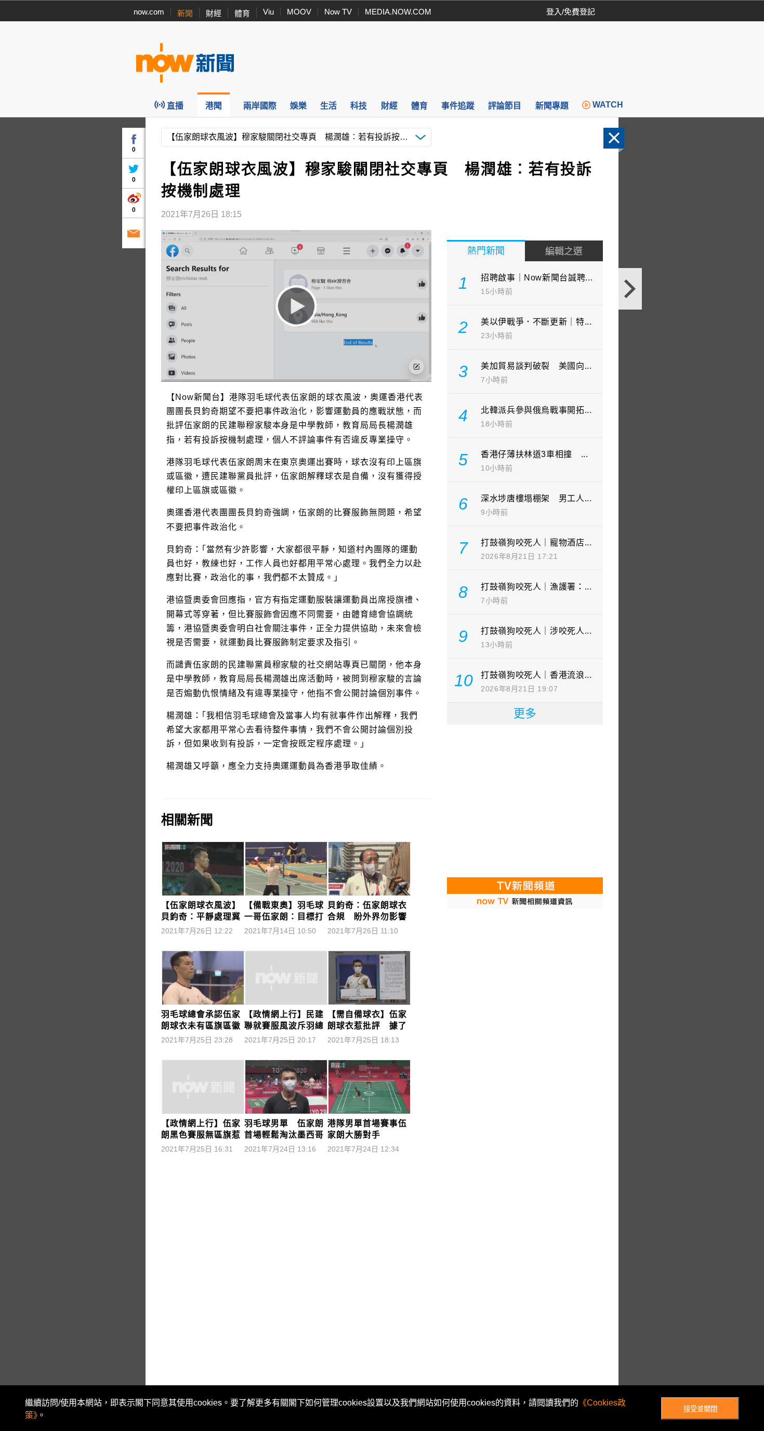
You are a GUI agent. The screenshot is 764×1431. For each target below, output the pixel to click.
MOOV (299, 11)
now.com (149, 11)
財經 (213, 13)
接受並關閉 (700, 1409)
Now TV (338, 11)
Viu (268, 11)
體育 (242, 13)
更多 (524, 713)
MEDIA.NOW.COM (398, 11)
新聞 (185, 13)
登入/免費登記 (570, 11)
